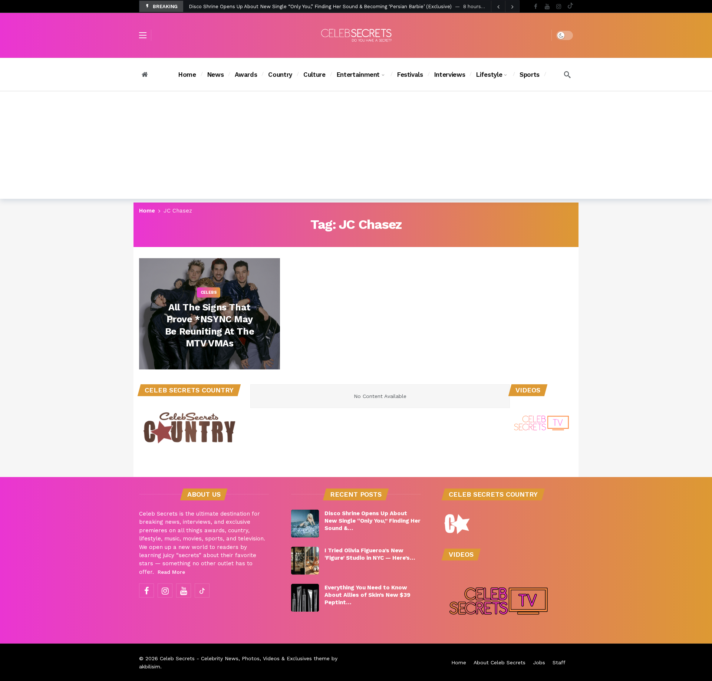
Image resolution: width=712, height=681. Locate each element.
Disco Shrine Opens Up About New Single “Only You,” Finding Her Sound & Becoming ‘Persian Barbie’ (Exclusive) (320, 6)
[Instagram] (558, 6)
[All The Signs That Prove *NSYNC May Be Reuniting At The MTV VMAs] (209, 313)
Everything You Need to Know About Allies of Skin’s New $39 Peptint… (367, 595)
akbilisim (149, 667)
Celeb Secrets (177, 658)
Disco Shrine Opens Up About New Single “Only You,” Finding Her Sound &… (372, 521)
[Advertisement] (356, 147)
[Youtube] (547, 6)
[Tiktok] (570, 6)
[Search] (567, 74)
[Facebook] (535, 6)
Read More (171, 572)
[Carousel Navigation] (505, 7)
